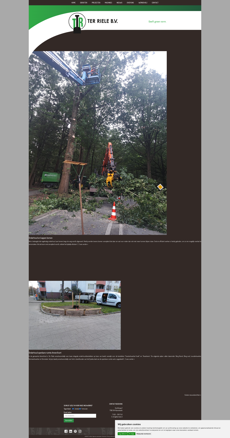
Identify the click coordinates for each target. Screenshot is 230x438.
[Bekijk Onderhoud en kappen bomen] (98, 143)
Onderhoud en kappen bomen (40, 237)
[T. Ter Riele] (93, 23)
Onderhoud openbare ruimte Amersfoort (45, 352)
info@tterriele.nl (117, 417)
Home (74, 2)
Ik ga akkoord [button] (123, 434)
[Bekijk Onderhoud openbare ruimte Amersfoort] (75, 315)
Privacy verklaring (110, 436)
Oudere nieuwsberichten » (193, 395)
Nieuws (119, 2)
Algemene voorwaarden (97, 436)
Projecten (96, 2)
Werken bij (143, 2)
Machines (108, 2)
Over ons (130, 2)
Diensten (83, 2)
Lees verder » (83, 244)
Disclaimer (104, 436)
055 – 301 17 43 (117, 414)
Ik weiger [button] (131, 434)
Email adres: (68, 412)
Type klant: (68, 409)
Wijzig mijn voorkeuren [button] (143, 434)
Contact (155, 2)
